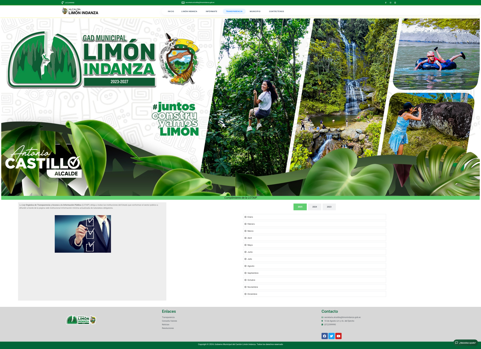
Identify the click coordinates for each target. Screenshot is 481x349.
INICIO (171, 11)
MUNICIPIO (255, 11)
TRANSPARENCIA (234, 11)
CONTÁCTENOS (276, 11)
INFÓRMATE (211, 11)
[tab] (300, 207)
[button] (190, 11)
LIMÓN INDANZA (189, 11)
